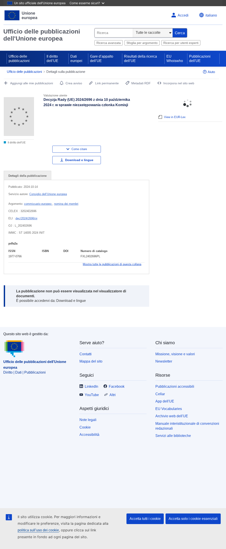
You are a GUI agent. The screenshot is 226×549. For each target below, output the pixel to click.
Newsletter (163, 361)
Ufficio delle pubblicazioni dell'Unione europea (41, 35)
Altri (112, 395)
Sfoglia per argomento (142, 43)
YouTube (92, 395)
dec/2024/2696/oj (26, 218)
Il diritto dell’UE (52, 59)
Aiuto (211, 72)
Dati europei (76, 59)
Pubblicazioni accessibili (174, 386)
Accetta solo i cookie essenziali (193, 519)
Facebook (116, 386)
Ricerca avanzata (108, 43)
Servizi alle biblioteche (173, 436)
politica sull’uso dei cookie (38, 530)
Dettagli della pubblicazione (27, 175)
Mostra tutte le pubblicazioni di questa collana (112, 264)
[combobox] (114, 32)
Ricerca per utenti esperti (180, 43)
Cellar (160, 394)
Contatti (85, 354)
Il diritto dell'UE (16, 142)
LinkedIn (91, 386)
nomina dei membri (66, 203)
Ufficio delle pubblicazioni (19, 59)
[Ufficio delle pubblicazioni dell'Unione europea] (21, 15)
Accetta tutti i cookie (145, 519)
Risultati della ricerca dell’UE (140, 59)
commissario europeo (38, 203)
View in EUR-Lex (175, 117)
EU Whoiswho (174, 59)
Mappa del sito (90, 361)
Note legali (87, 420)
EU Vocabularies (168, 409)
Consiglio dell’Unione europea (48, 194)
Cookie (85, 427)
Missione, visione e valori (175, 354)
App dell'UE (164, 401)
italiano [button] (211, 15)
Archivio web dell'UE (171, 416)
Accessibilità (89, 434)
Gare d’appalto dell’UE (101, 59)
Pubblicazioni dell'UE (200, 59)
